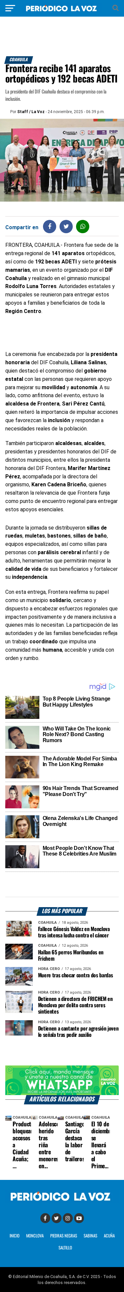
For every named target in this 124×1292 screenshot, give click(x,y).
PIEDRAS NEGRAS (63, 1235)
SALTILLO (65, 1247)
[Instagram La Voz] (68, 1218)
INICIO (15, 1235)
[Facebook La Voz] (45, 1218)
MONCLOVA (35, 1235)
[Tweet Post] (66, 226)
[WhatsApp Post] (82, 226)
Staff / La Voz (31, 111)
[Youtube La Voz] (79, 1218)
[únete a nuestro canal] (62, 1080)
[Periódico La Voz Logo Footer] (62, 1201)
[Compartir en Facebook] (49, 226)
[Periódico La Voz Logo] (62, 11)
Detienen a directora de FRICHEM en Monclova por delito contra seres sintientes (75, 1005)
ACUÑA (109, 1235)
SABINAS (90, 1235)
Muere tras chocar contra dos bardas (75, 975)
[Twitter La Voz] (57, 1218)
